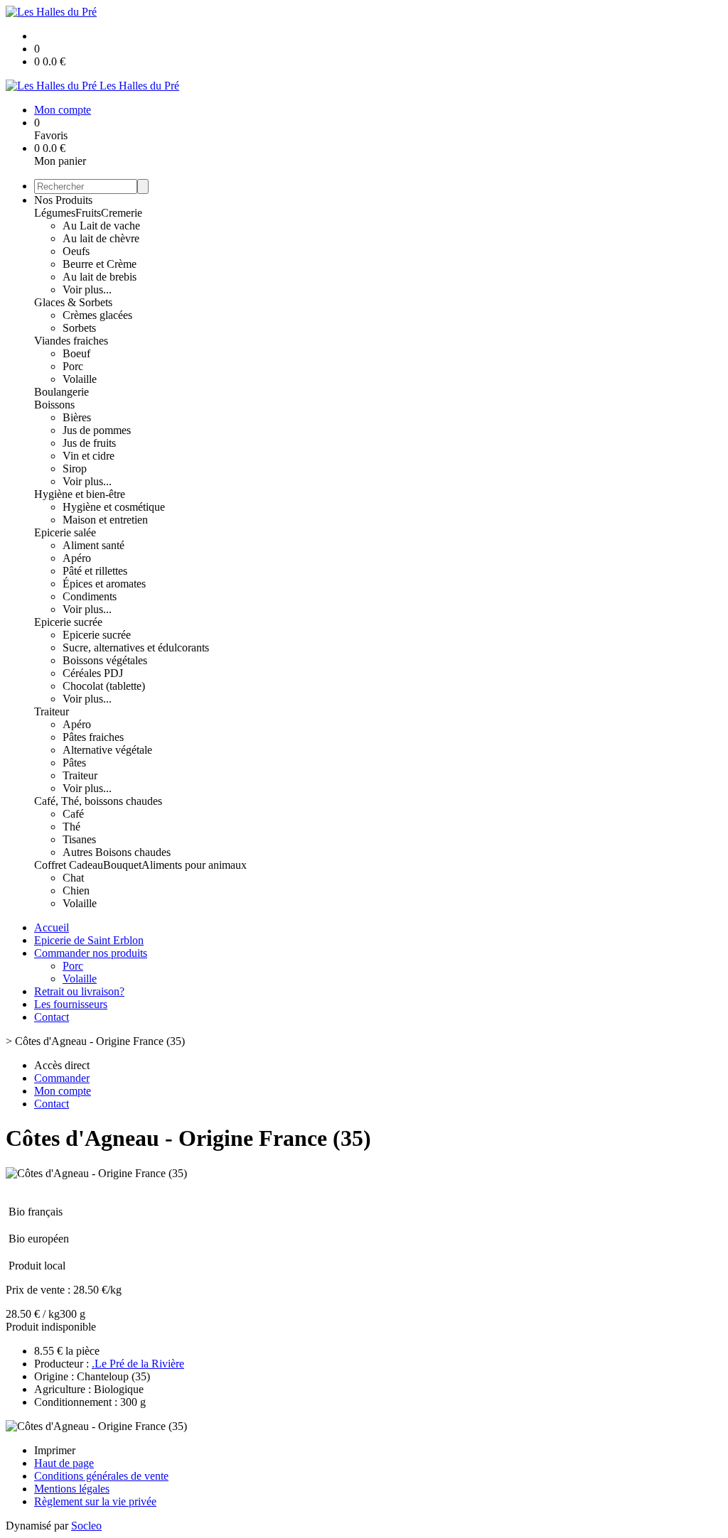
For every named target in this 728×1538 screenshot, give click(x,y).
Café (73, 814)
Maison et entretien (105, 520)
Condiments (90, 596)
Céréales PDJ (93, 673)
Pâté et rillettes (95, 571)
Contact (51, 1017)
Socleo (86, 1526)
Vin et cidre (88, 456)
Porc (73, 366)
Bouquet (122, 865)
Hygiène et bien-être (79, 494)
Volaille (80, 379)
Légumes (54, 213)
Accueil (51, 927)
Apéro (77, 558)
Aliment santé (93, 545)
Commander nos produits (90, 953)
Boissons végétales (105, 660)
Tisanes (79, 839)
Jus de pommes (97, 430)
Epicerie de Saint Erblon (89, 940)
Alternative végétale (107, 750)
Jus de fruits (89, 443)
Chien (76, 890)
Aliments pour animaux (194, 865)
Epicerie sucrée (68, 622)
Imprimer (54, 1450)
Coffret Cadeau (68, 865)
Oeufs (76, 251)
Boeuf (76, 353)
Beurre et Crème (99, 264)
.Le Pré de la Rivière (138, 1364)
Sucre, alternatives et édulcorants (136, 647)
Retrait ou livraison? (79, 991)
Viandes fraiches (71, 341)
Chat (73, 878)
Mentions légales (71, 1489)
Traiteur (51, 711)
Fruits (88, 213)
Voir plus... (87, 289)
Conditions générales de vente (101, 1476)
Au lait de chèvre (101, 238)
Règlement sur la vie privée (95, 1501)
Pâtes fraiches (93, 737)
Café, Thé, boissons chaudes (98, 801)
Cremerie (121, 213)
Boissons (54, 405)
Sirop (75, 468)
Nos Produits (63, 200)
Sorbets (79, 328)
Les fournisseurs (70, 1004)
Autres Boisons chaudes (117, 852)
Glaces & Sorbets (73, 302)
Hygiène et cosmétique (114, 507)
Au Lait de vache (101, 226)
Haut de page (64, 1463)
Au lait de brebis (99, 277)
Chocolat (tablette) (104, 686)
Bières (77, 417)
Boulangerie (61, 392)
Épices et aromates (104, 584)
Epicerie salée (65, 532)
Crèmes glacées (97, 315)
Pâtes (74, 763)
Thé (71, 827)
